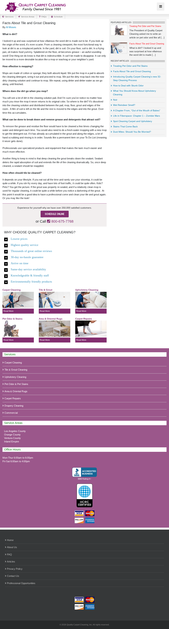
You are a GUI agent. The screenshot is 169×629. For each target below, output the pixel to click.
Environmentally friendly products (31, 281)
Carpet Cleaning (13, 362)
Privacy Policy (14, 568)
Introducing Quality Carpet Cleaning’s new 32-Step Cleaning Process (137, 78)
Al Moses (11, 27)
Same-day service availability (28, 269)
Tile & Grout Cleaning (15, 369)
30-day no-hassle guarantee (27, 256)
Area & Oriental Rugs (15, 391)
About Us (12, 547)
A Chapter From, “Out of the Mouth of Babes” (136, 110)
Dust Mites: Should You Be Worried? (132, 131)
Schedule (58, 17)
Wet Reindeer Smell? (124, 105)
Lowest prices (19, 238)
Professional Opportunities (21, 583)
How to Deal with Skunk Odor (128, 85)
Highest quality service (24, 244)
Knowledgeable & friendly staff (30, 275)
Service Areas (27, 17)
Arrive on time (19, 263)
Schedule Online (54, 214)
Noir (115, 99)
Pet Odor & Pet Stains (16, 384)
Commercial (11, 412)
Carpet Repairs (12, 398)
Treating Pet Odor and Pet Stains (145, 26)
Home (10, 540)
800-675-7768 (62, 221)
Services (9, 17)
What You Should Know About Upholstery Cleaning (134, 93)
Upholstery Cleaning (15, 377)
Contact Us (13, 576)
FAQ (9, 554)
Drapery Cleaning (13, 405)
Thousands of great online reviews (31, 250)
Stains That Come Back (125, 126)
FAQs (44, 17)
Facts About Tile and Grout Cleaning (146, 43)
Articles (11, 561)
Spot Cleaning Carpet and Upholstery (132, 121)
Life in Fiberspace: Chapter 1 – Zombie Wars (136, 115)
